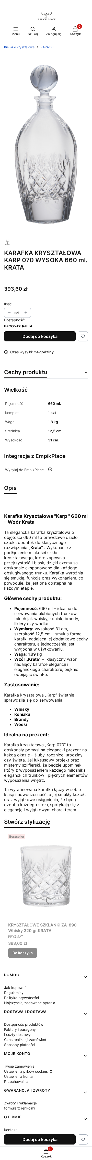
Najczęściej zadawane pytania (29, 1003)
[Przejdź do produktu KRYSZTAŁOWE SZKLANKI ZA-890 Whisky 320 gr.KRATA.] (46, 876)
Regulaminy (14, 992)
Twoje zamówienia (19, 1066)
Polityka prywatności (21, 998)
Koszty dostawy (17, 1034)
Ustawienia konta (18, 1076)
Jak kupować (15, 987)
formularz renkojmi (19, 1108)
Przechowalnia (16, 1081)
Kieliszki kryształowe (19, 47)
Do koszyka (23, 953)
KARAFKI (47, 47)
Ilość (8, 304)
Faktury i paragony (20, 1029)
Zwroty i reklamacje (20, 1103)
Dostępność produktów (23, 1024)
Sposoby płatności (19, 1044)
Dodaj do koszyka (39, 336)
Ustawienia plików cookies (26, 1071)
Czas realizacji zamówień (25, 1039)
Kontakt (10, 1130)
